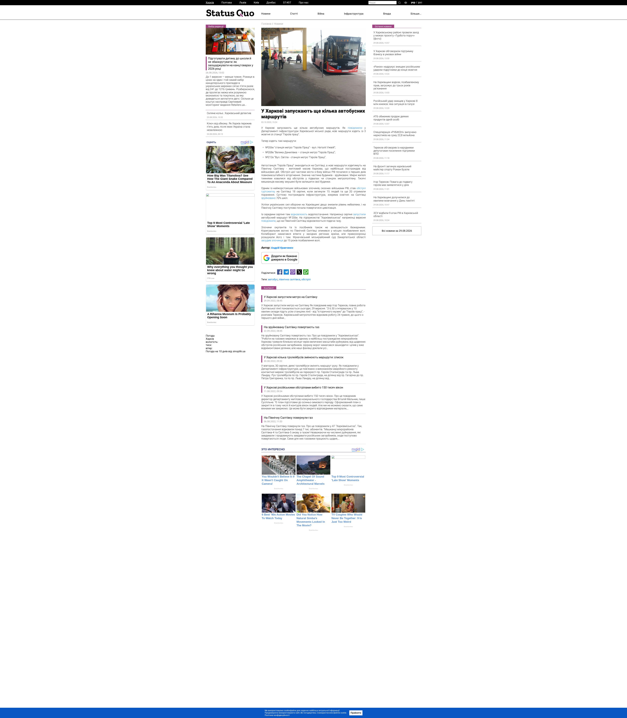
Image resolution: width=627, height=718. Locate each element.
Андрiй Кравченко (282, 247)
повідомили (355, 127)
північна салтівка (289, 279)
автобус (273, 279)
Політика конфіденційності (277, 715)
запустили (359, 214)
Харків (210, 2)
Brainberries (278, 488)
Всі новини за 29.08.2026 (397, 230)
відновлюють (299, 214)
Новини (265, 13)
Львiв (242, 2)
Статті (294, 13)
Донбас (271, 2)
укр (413, 2)
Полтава (226, 2)
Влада (387, 13)
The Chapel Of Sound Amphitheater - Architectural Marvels (310, 480)
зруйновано (268, 198)
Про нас (303, 2)
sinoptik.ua (239, 351)
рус (420, 2)
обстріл (306, 279)
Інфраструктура (353, 13)
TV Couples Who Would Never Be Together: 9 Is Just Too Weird (346, 518)
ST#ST (287, 2)
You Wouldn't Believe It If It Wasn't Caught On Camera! (278, 480)
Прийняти (356, 712)
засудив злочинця (272, 240)
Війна (321, 13)
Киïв (256, 2)
